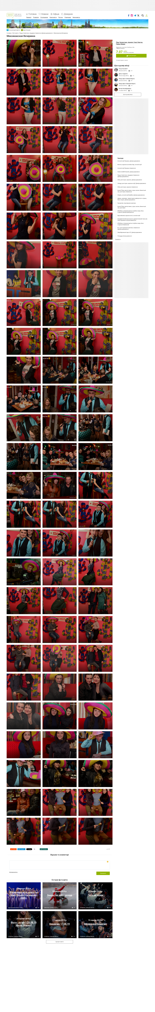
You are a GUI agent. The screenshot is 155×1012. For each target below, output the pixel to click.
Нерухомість (76, 17)
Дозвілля (36, 17)
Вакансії (28, 17)
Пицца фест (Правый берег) (127, 83)
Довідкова (67, 17)
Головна (33, 14)
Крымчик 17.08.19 (59, 924)
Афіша (56, 14)
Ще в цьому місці (127, 94)
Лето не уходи (95, 895)
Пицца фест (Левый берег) (127, 78)
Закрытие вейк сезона (59, 895)
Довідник (68, 14)
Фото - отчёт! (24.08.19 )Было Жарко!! (24, 924)
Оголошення (44, 17)
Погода (60, 17)
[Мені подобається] (107, 849)
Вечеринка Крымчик (95, 924)
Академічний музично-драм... (15, 907)
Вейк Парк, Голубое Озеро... (51, 907)
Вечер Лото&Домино (125, 88)
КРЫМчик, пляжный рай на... (87, 907)
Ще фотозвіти (60, 941)
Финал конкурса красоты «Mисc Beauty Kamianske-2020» (24, 895)
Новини (44, 14)
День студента (123, 73)
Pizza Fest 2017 (123, 68)
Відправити (103, 873)
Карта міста (53, 17)
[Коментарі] (109, 849)
